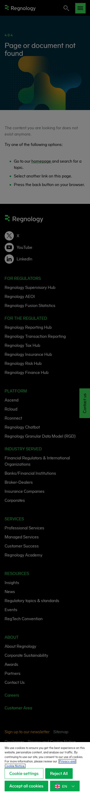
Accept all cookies (26, 786)
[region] (45, 769)
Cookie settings (24, 773)
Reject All (59, 773)
